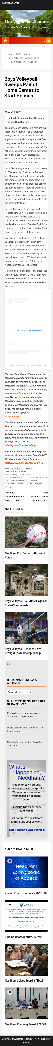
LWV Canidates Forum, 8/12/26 (24, 937)
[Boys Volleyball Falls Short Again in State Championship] (26, 580)
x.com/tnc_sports (13, 416)
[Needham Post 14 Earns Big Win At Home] (26, 532)
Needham (29, 468)
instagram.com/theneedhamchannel (23, 463)
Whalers (9, 487)
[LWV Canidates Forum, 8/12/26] (26, 916)
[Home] (5, 41)
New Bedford (41, 478)
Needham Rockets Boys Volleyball (20, 478)
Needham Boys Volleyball (16, 471)
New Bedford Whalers (15, 481)
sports (29, 484)
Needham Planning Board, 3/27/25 (14, 496)
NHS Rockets (31, 481)
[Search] (44, 41)
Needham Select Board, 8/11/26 (24, 980)
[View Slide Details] (26, 667)
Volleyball (38, 484)
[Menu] (12, 40)
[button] (12, 40)
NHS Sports (10, 484)
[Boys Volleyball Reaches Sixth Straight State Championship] (26, 628)
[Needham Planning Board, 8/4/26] (26, 1003)
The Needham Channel (26, 21)
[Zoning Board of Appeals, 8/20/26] (26, 872)
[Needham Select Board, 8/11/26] (26, 960)
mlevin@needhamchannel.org (20, 445)
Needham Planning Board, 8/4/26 (25, 1024)
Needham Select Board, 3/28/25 (39, 496)
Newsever (40, 1039)
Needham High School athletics (19, 474)
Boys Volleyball (16, 468)
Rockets (21, 484)
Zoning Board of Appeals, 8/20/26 (26, 893)
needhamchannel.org (19, 393)
